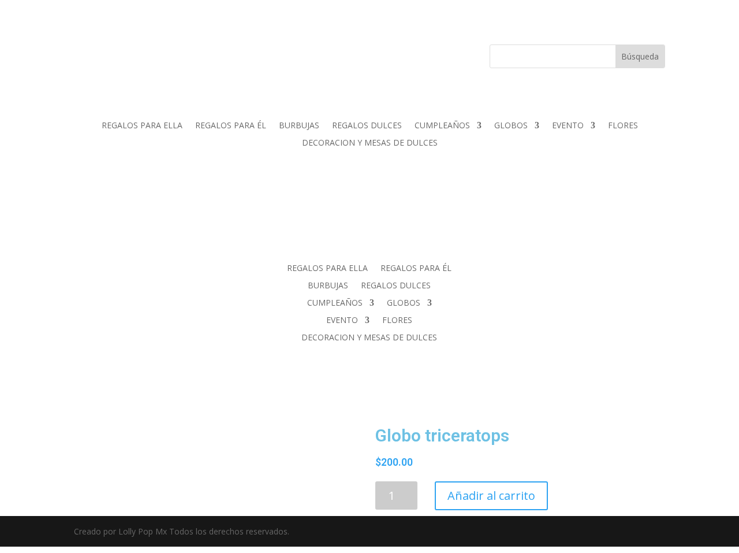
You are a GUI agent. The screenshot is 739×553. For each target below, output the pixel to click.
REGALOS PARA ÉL (230, 126)
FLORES (623, 126)
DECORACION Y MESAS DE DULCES (370, 143)
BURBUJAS (299, 126)
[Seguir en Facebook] (150, 53)
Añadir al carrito (491, 495)
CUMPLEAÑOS (442, 126)
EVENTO (568, 126)
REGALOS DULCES (367, 126)
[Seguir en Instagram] (173, 53)
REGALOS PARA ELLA (142, 126)
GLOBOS (511, 126)
